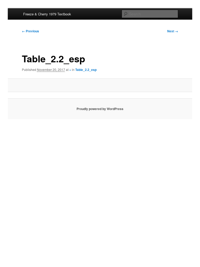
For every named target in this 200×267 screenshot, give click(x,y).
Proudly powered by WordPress (100, 108)
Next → (172, 31)
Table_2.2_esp (86, 69)
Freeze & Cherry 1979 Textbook (47, 13)
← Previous (30, 31)
